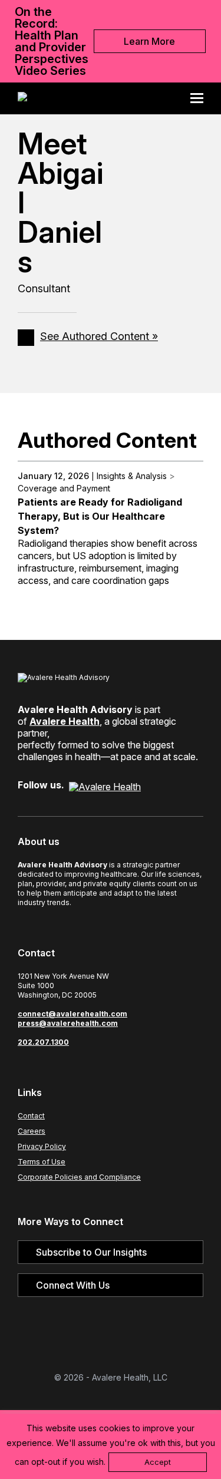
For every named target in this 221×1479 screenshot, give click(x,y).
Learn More (149, 41)
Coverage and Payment (64, 488)
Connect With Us (73, 1285)
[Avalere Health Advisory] (22, 98)
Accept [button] (157, 1462)
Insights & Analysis (132, 476)
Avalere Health (64, 721)
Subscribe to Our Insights (91, 1252)
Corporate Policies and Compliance (79, 1177)
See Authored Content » (99, 336)
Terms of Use (41, 1161)
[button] (201, 98)
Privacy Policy (42, 1146)
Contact (31, 1115)
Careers (31, 1131)
